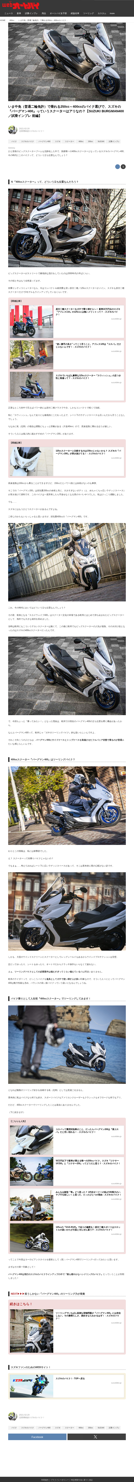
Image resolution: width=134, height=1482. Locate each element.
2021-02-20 (24, 128)
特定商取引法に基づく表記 (82, 1480)
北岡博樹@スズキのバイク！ (32, 131)
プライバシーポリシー (60, 1480)
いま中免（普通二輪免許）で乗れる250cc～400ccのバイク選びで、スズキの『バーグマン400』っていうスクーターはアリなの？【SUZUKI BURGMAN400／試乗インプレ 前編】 (66, 111)
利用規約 (45, 1480)
